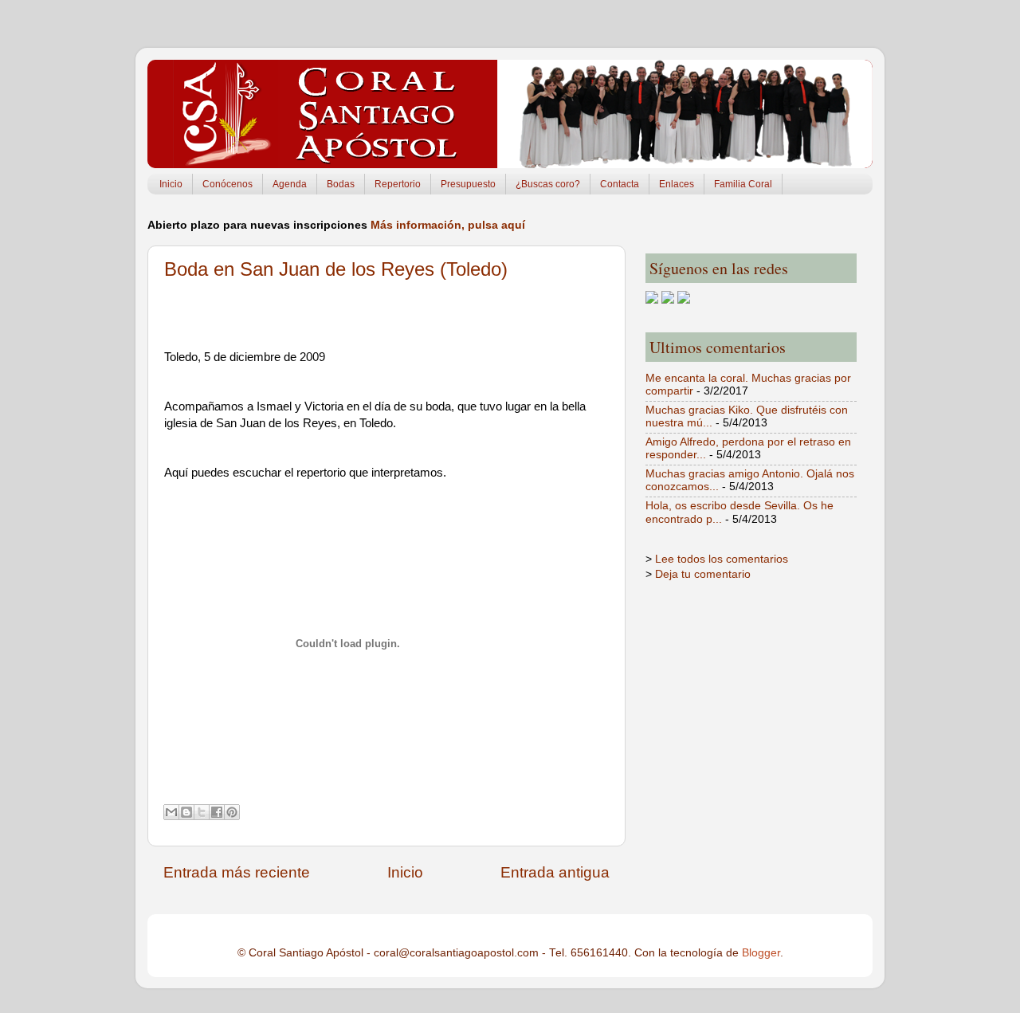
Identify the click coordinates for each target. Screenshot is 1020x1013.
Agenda (290, 184)
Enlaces (676, 184)
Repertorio (398, 184)
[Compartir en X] (202, 812)
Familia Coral (743, 184)
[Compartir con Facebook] (217, 812)
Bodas (341, 184)
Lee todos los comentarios (721, 559)
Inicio (170, 184)
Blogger (761, 953)
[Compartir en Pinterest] (232, 812)
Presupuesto (468, 184)
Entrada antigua (555, 872)
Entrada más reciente (236, 872)
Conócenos (227, 184)
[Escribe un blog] (186, 812)
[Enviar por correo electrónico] (171, 812)
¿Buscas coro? (548, 184)
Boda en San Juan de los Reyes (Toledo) (336, 269)
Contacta (619, 184)
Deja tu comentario (703, 574)
